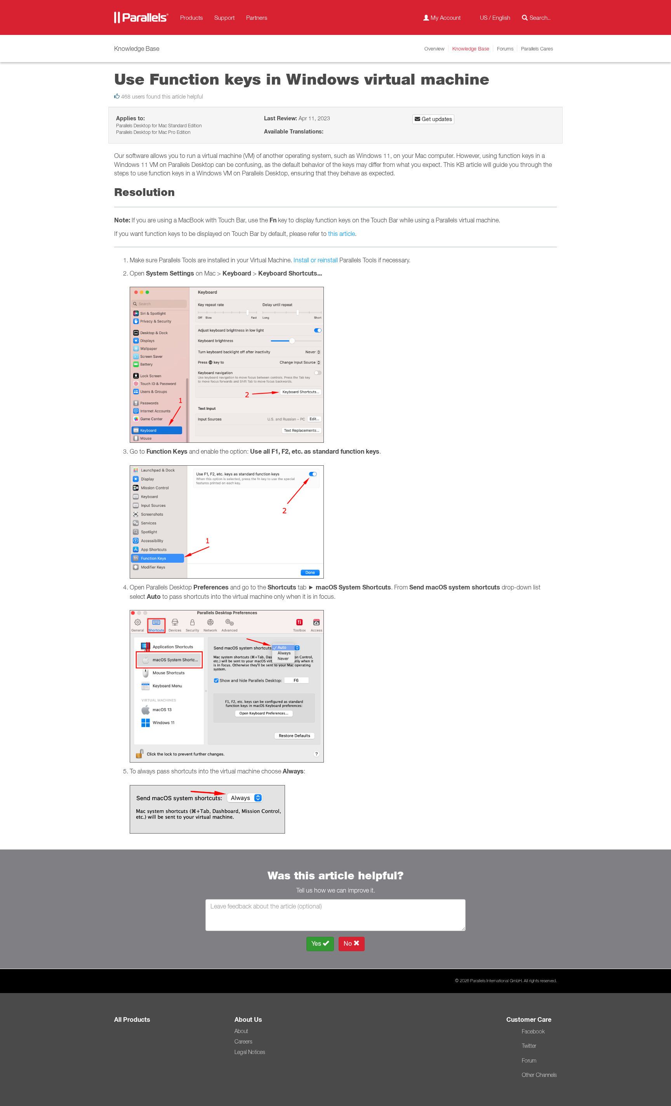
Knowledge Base (470, 48)
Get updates (436, 119)
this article (341, 233)
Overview (434, 48)
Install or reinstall (316, 260)
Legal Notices (250, 1052)
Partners (256, 17)
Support (224, 17)
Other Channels (539, 1075)
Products (191, 17)
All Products (132, 1020)
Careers (243, 1041)
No (348, 944)
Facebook (533, 1031)
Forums (505, 48)
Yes (317, 944)
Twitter (529, 1046)
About (241, 1031)
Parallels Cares (537, 48)
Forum (529, 1060)
